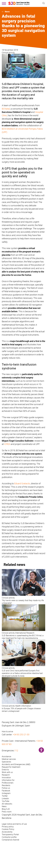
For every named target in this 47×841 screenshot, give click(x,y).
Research (6, 775)
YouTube (5, 801)
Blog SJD (6, 809)
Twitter (5, 796)
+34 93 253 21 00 (21, 734)
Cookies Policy (8, 829)
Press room (6, 811)
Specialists (6, 761)
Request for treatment (11, 767)
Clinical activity (8, 52)
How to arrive (7, 731)
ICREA (7, 444)
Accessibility (7, 831)
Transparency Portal (10, 834)
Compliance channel (10, 839)
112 (16, 750)
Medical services (9, 759)
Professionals (7, 782)
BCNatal (6, 108)
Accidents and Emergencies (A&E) (16, 764)
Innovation (6, 777)
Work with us (7, 772)
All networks (7, 803)
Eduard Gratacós (22, 483)
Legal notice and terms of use (14, 824)
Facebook (6, 790)
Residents (6, 785)
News (7, 12)
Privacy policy (8, 826)
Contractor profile (9, 837)
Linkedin (5, 798)
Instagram (6, 793)
